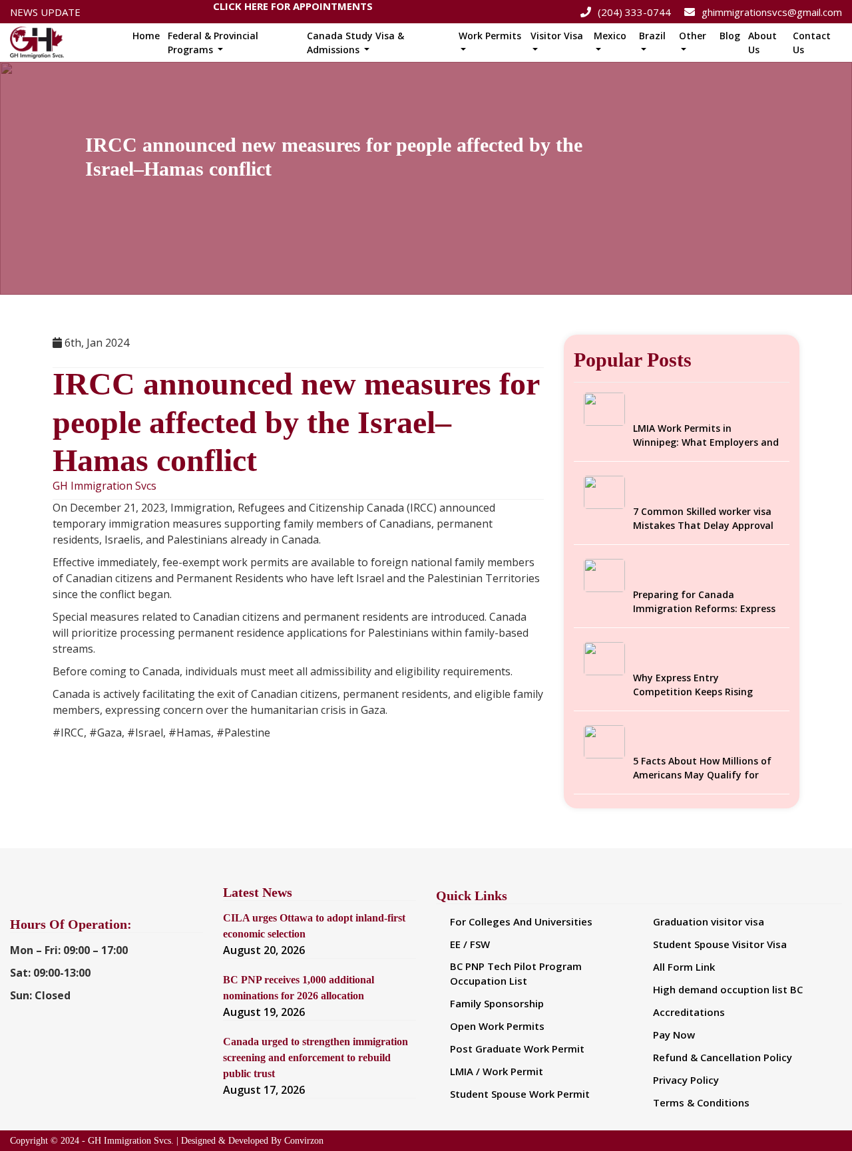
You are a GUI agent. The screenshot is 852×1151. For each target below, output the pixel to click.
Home (146, 35)
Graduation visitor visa (708, 921)
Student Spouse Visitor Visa (720, 944)
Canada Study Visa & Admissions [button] (355, 42)
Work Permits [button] (490, 35)
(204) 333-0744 (634, 12)
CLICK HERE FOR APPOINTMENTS (293, 8)
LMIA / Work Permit (496, 1071)
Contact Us (812, 42)
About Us (762, 42)
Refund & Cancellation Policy (722, 1057)
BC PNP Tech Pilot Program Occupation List (516, 973)
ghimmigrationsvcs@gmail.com (772, 12)
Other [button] (692, 35)
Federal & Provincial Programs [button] (213, 42)
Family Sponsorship (497, 1003)
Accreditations (689, 1012)
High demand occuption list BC (728, 989)
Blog (730, 35)
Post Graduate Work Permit (517, 1048)
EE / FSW (470, 944)
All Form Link (684, 966)
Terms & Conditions (701, 1102)
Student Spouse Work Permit (520, 1093)
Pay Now (674, 1034)
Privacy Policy (686, 1079)
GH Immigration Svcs (104, 486)
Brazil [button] (652, 35)
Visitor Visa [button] (557, 35)
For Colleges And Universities (521, 921)
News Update (45, 12)
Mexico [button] (610, 35)
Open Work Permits (497, 1026)
